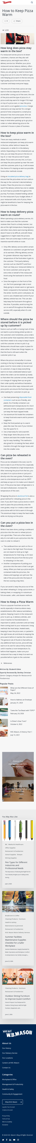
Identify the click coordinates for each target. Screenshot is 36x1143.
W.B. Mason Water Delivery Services (17, 932)
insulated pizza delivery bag (18, 176)
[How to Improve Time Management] (18, 764)
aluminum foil (23, 496)
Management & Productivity (12, 1084)
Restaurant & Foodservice (14, 851)
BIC (6, 844)
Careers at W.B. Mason (10, 1063)
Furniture (22, 919)
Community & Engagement (12, 1094)
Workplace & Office (9, 1079)
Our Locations (7, 1058)
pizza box (23, 106)
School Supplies (10, 854)
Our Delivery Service (9, 1053)
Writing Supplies (11, 858)
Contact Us (6, 1068)
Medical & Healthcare (15, 844)
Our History (6, 1048)
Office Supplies (10, 848)
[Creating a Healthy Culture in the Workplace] (18, 789)
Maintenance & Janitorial (14, 926)
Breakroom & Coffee (12, 916)
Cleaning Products (11, 919)
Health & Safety (10, 922)
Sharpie (19, 854)
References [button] (8, 663)
